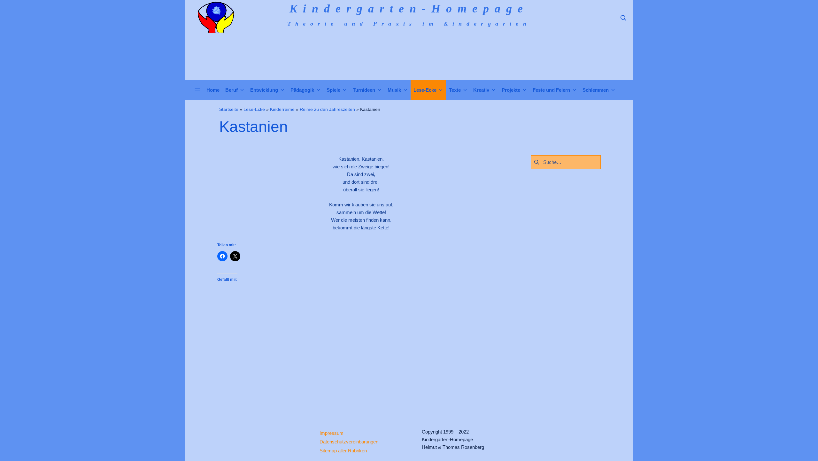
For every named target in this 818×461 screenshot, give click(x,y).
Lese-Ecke (254, 109)
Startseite (228, 109)
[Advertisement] (361, 355)
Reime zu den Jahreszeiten (327, 109)
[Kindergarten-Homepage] (216, 18)
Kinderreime (282, 109)
